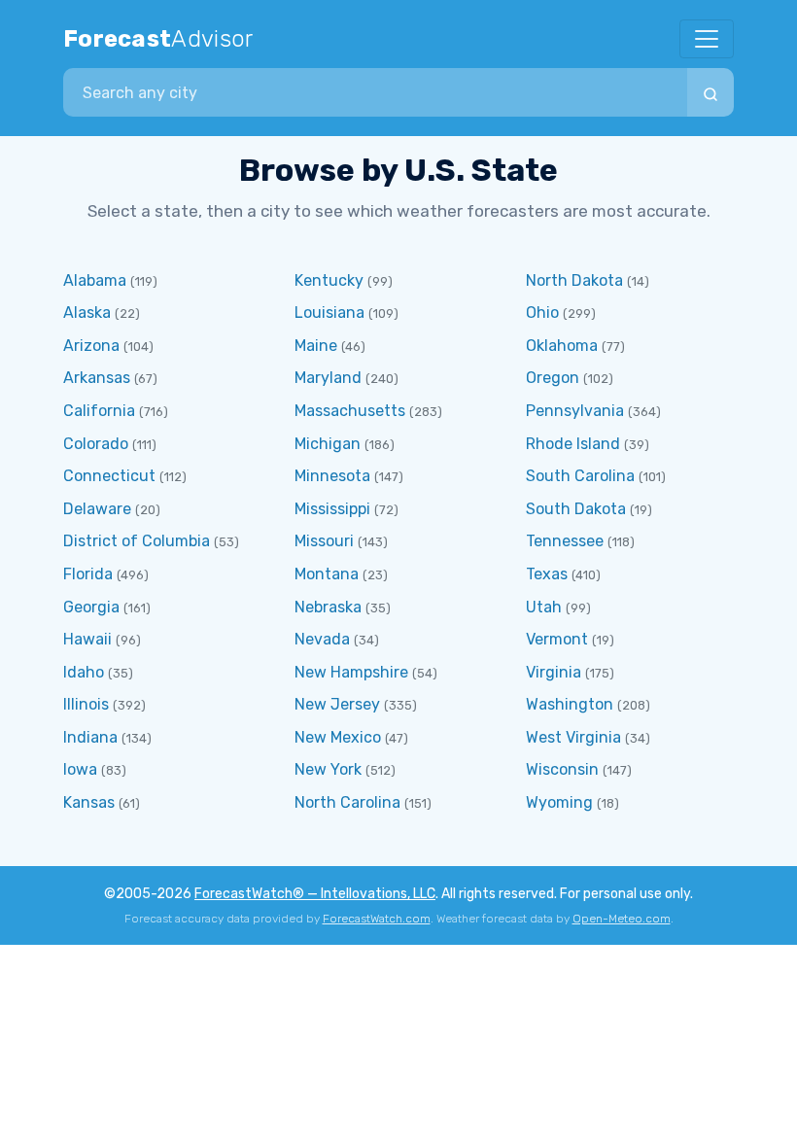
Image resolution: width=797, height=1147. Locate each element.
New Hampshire (351, 672)
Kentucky (329, 280)
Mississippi (332, 509)
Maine (316, 345)
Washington (569, 704)
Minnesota (332, 476)
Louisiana (329, 312)
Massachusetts (350, 410)
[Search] (710, 92)
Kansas (89, 802)
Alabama (94, 280)
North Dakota (574, 280)
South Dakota (576, 509)
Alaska (87, 312)
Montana (327, 574)
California (99, 410)
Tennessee (565, 541)
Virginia (553, 672)
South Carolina (580, 476)
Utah (544, 607)
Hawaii (87, 639)
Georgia (91, 607)
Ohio (542, 312)
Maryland (328, 377)
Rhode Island (573, 443)
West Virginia (573, 737)
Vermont (557, 639)
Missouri (324, 541)
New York (328, 769)
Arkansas (96, 377)
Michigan (328, 443)
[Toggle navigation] (706, 38)
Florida (88, 574)
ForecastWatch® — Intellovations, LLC (314, 894)
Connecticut (109, 476)
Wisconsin (562, 769)
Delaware (97, 509)
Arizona (91, 345)
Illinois (86, 704)
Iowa (80, 769)
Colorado (95, 443)
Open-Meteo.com (621, 918)
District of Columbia (136, 541)
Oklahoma (562, 345)
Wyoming (559, 802)
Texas (547, 574)
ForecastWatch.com (377, 918)
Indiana (90, 737)
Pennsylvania (575, 410)
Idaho (83, 672)
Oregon (552, 377)
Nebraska (328, 607)
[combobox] (375, 92)
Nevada (322, 639)
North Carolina (347, 802)
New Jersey (337, 704)
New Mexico (338, 737)
